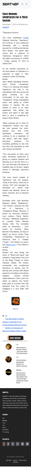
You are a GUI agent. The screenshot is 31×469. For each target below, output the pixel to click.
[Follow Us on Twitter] (13, 444)
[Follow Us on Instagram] (17, 444)
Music (4, 427)
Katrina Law (11, 245)
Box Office (5, 429)
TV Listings (5, 432)
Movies (4, 420)
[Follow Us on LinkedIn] (22, 444)
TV (6, 316)
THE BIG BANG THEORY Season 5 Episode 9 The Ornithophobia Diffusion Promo (14, 322)
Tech (3, 423)
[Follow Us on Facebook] (8, 444)
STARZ (26, 38)
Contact (15, 460)
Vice (3, 425)
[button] (22, 4)
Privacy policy (23, 460)
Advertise (15, 462)
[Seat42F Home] (3, 444)
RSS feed (8, 460)
